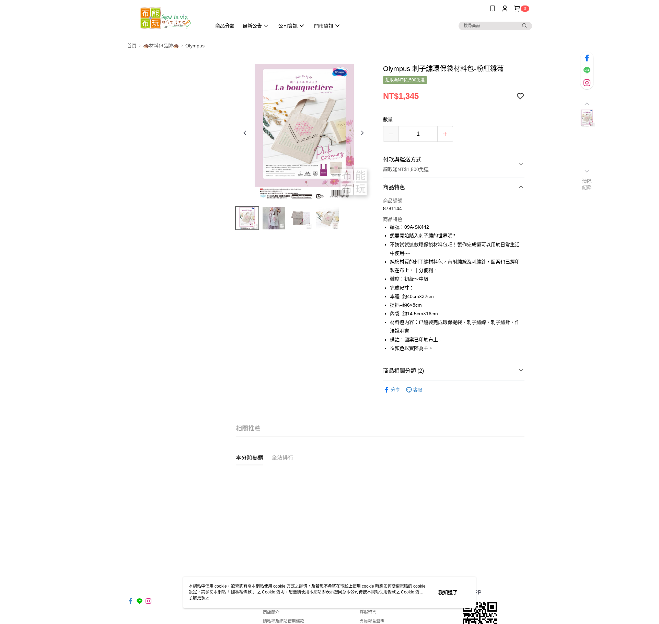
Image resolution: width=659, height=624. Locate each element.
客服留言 (368, 612)
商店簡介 (271, 612)
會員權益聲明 (372, 621)
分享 (395, 390)
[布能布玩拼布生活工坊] (165, 18)
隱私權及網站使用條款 (283, 621)
